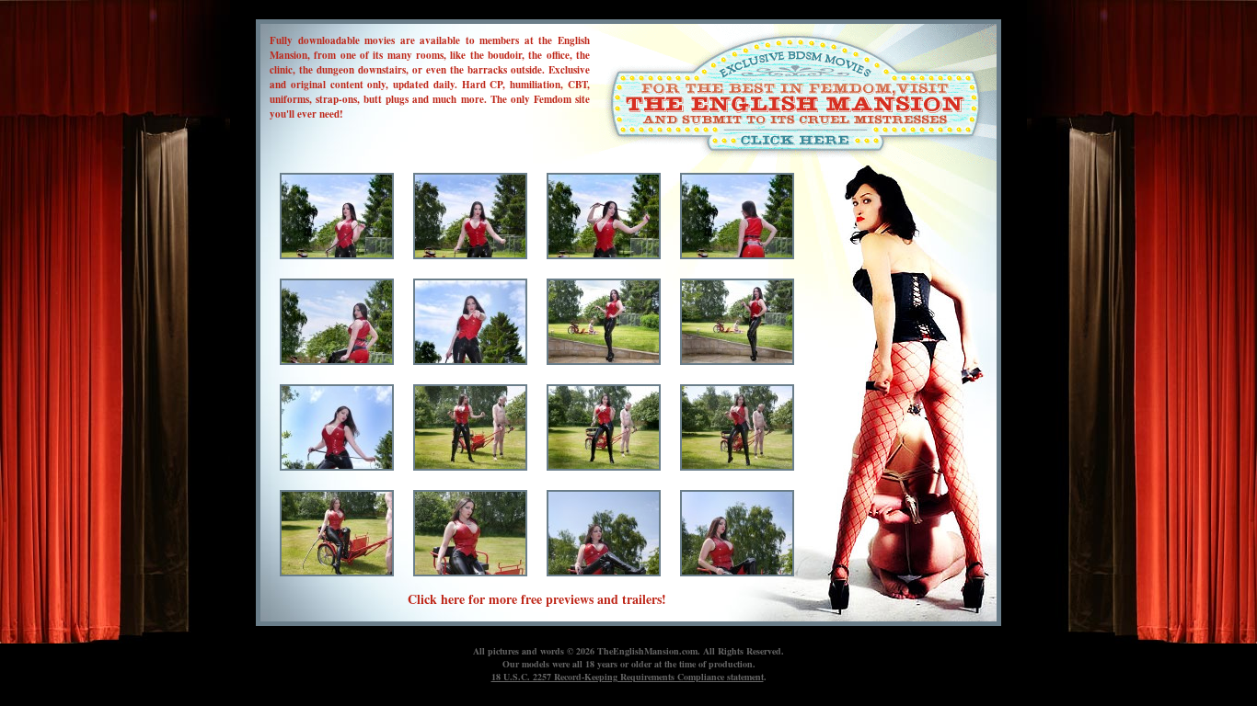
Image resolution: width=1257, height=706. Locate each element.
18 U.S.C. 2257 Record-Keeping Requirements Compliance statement (627, 676)
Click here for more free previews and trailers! (537, 599)
